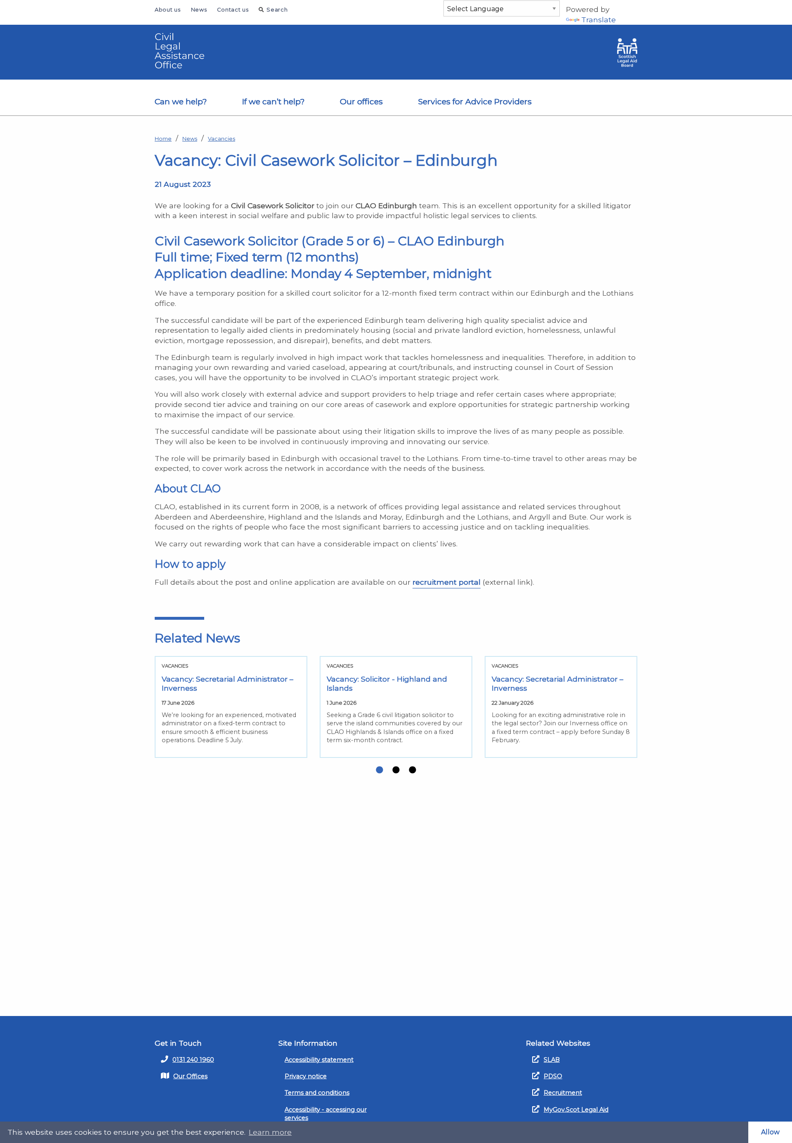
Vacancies (221, 139)
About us (168, 10)
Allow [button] (770, 1132)
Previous (142, 710)
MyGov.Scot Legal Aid (576, 1109)
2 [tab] (396, 770)
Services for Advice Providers (475, 101)
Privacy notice (306, 1076)
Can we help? (181, 101)
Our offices (361, 101)
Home (163, 139)
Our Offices (190, 1076)
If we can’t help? (273, 101)
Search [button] (277, 10)
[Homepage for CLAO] (183, 50)
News (199, 10)
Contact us (232, 10)
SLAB (552, 1059)
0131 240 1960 (193, 1059)
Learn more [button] (270, 1132)
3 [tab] (412, 770)
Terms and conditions (317, 1092)
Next (650, 710)
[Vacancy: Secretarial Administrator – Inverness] (231, 707)
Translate (598, 19)
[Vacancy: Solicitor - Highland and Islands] (396, 707)
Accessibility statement (319, 1059)
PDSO (553, 1076)
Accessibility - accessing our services (326, 1114)
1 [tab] (379, 770)
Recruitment (563, 1092)
